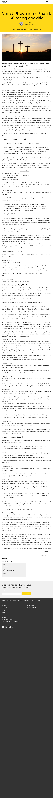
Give (38, 600)
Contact (33, 600)
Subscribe (26, 594)
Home (3, 600)
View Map (4, 612)
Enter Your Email (5, 591)
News (13, 29)
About (9, 600)
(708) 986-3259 (9, 619)
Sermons (26, 600)
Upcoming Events (7, 561)
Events (20, 600)
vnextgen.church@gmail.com (12, 621)
